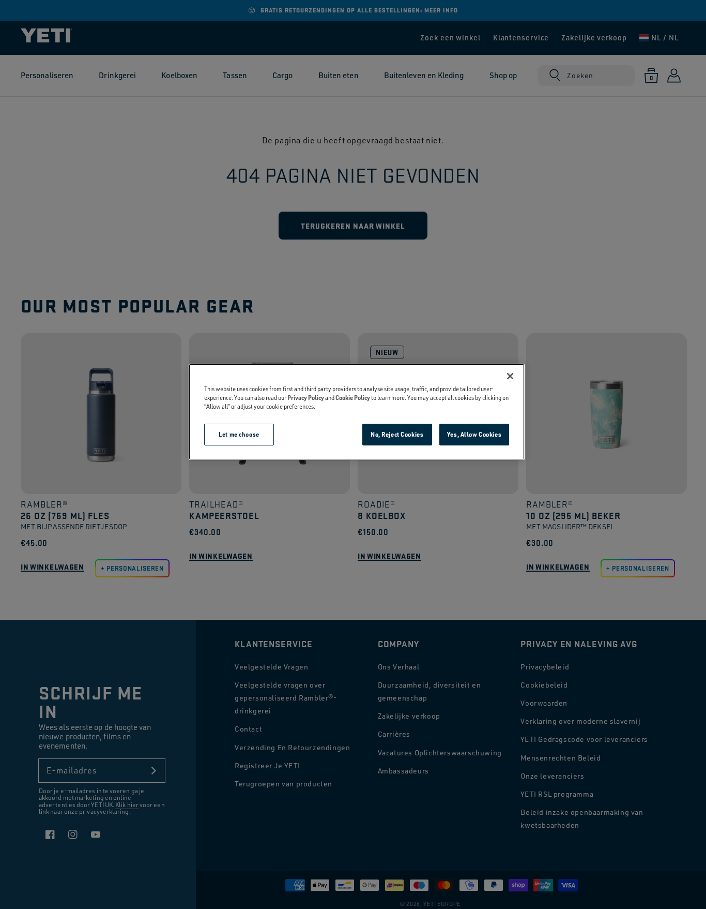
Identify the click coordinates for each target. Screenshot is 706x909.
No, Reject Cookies (397, 434)
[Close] (510, 376)
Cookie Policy (352, 397)
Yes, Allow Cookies (474, 434)
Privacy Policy (305, 397)
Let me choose (239, 434)
